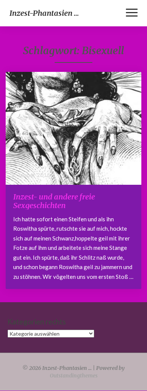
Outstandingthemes (74, 375)
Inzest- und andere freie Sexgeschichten (54, 201)
